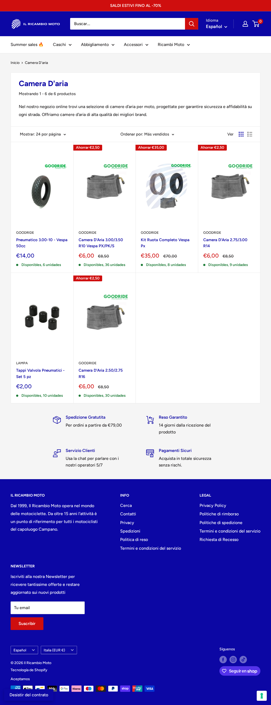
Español (19, 650)
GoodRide (88, 233)
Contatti (128, 513)
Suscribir (27, 623)
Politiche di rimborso (219, 513)
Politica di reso (134, 539)
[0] (256, 24)
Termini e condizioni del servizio (150, 548)
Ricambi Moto (171, 44)
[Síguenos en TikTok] (243, 659)
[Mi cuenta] (245, 24)
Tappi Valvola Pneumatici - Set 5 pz (40, 373)
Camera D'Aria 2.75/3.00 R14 (225, 242)
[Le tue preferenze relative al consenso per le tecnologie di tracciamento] (262, 696)
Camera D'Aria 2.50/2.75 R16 (101, 373)
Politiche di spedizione (221, 522)
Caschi (59, 44)
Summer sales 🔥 (27, 44)
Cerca (126, 505)
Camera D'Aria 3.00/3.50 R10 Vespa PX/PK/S (101, 242)
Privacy (127, 522)
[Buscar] (191, 24)
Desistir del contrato (29, 694)
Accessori (133, 44)
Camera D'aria (36, 62)
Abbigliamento (95, 44)
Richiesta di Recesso (219, 539)
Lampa (22, 363)
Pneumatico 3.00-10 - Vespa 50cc (41, 242)
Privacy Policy (213, 505)
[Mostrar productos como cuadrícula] (241, 134)
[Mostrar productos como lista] (249, 134)
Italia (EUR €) (54, 650)
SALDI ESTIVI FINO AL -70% (135, 5)
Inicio (15, 62)
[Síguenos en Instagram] (233, 659)
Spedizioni (130, 531)
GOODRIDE (25, 233)
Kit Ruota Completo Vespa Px (165, 242)
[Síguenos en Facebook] (223, 659)
